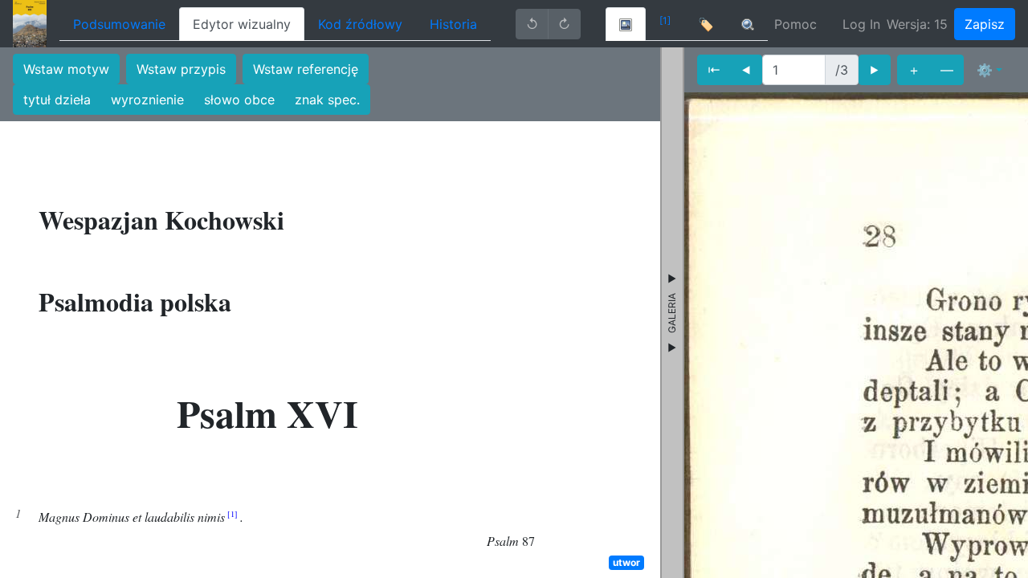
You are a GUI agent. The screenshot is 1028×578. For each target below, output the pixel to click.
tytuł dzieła (57, 100)
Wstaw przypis (181, 69)
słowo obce (239, 100)
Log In (861, 24)
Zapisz (985, 24)
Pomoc (795, 24)
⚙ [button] (985, 70)
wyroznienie (147, 100)
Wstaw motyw (66, 69)
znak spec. (327, 100)
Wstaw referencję (305, 69)
